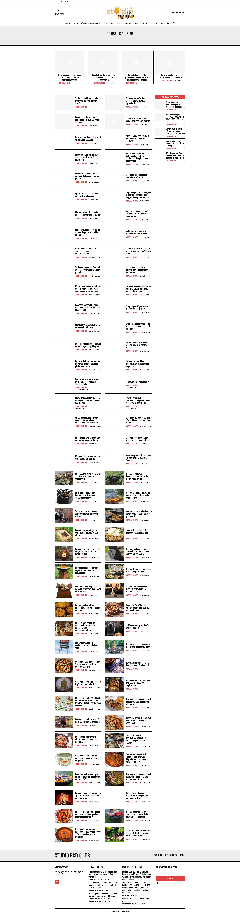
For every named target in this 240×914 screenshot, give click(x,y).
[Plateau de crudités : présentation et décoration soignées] (114, 365)
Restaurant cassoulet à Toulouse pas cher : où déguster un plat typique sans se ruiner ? (136, 758)
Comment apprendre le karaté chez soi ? (136, 899)
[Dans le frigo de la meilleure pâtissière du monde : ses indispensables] (103, 63)
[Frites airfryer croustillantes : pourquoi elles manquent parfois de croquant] (114, 290)
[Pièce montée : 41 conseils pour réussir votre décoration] (64, 215)
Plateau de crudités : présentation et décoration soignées (137, 364)
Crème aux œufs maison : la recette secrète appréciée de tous (138, 251)
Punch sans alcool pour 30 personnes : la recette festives (137, 138)
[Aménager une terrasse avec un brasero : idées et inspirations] (114, 684)
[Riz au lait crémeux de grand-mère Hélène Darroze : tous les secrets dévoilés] (137, 63)
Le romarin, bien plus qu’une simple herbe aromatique (87, 438)
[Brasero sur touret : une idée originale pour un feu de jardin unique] (64, 553)
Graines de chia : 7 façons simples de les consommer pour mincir (87, 176)
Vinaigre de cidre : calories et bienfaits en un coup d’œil (175, 143)
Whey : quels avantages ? (137, 381)
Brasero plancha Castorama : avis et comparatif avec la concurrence (138, 495)
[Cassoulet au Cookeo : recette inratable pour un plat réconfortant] (114, 797)
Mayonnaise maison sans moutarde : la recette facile (138, 438)
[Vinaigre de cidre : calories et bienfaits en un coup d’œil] (159, 144)
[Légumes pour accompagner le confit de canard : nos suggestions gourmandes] (114, 196)
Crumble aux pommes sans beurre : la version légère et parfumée (138, 326)
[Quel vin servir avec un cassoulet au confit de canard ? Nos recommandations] (64, 628)
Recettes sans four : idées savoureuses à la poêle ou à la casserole (87, 307)
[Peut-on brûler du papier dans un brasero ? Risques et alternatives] (64, 590)
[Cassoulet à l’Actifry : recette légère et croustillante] (64, 684)
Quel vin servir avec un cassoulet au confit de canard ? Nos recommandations (85, 627)
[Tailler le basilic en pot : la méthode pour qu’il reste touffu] (64, 102)
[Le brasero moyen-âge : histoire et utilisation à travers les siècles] (64, 496)
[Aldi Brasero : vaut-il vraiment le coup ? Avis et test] (64, 647)
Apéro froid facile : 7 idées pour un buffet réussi (86, 194)
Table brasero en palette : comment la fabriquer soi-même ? (87, 514)
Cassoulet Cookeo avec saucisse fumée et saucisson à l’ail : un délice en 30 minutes (88, 833)
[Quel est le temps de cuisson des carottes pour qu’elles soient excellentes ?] (64, 816)
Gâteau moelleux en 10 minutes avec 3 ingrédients (170, 76)
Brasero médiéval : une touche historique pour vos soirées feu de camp (137, 551)
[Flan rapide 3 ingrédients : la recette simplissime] (64, 327)
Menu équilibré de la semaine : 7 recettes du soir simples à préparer (139, 420)
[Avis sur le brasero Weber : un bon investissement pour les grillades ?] (114, 515)
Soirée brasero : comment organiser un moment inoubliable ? (86, 570)
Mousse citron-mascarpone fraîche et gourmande (87, 457)
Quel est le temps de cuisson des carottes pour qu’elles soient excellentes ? (87, 814)
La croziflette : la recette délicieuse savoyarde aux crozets (137, 533)
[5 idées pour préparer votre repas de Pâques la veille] (114, 233)
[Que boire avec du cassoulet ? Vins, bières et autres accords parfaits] (64, 665)
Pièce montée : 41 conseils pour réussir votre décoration (88, 213)
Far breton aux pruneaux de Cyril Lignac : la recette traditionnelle (87, 382)
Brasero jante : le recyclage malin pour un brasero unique (139, 645)
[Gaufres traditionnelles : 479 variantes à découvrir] (64, 140)
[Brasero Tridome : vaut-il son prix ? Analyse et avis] (114, 571)
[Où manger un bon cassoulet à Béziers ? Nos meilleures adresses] (114, 703)
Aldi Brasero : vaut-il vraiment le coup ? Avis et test (86, 645)
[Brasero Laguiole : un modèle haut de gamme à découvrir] (64, 722)
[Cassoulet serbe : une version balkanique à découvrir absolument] (114, 722)
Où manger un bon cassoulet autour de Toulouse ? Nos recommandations (138, 777)
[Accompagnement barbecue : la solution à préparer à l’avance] (114, 459)
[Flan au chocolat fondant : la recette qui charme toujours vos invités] (64, 402)
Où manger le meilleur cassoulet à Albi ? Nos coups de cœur (87, 608)
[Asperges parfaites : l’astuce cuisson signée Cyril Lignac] (64, 346)
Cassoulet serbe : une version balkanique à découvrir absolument (139, 720)
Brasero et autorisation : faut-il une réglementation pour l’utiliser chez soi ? (138, 814)
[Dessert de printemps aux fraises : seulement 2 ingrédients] (64, 158)
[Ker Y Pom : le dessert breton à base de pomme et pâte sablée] (64, 233)
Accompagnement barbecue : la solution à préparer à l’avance (138, 458)
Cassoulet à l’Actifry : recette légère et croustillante (88, 682)
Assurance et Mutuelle (130, 882)
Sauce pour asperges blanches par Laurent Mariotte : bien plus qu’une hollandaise (138, 157)
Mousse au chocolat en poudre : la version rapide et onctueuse (138, 270)
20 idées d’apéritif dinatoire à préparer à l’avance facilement (87, 476)
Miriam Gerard (76, 83)
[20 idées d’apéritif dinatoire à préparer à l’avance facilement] (64, 478)
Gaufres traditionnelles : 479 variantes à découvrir (88, 138)
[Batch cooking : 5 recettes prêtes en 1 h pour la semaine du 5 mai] (159, 117)
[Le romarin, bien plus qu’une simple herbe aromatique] (64, 440)
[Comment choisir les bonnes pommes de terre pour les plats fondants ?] (64, 365)
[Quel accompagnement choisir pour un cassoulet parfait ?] (64, 740)
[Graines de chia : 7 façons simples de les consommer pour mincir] (64, 177)
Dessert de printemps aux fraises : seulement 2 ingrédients (86, 157)
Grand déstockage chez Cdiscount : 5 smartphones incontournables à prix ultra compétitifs (102, 885)
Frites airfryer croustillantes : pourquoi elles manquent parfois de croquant (139, 288)
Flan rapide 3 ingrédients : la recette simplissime (87, 326)
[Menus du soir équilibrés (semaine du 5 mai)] (114, 177)
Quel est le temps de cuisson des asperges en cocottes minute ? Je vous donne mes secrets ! (88, 702)
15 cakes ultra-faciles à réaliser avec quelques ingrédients (136, 101)
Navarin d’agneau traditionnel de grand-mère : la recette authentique (138, 400)
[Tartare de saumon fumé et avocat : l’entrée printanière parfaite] (64, 271)
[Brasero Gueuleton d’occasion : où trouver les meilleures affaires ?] (114, 478)
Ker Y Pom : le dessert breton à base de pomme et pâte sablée (87, 232)
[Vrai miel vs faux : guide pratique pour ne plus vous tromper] (64, 121)
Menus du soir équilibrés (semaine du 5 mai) (136, 176)
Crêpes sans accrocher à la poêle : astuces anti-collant (138, 119)
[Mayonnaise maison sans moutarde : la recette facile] (114, 440)
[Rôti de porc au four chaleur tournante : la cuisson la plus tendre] (159, 156)
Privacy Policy (176, 883)
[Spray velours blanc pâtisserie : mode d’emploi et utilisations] (159, 132)
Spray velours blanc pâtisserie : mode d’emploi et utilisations (175, 131)
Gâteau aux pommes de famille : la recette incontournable (85, 251)
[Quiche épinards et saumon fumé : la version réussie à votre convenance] (69, 63)
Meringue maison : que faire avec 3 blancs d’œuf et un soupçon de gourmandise (87, 288)
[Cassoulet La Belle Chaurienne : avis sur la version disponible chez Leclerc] (114, 740)
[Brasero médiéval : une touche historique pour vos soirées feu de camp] (114, 553)
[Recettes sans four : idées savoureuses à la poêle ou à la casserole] (64, 309)
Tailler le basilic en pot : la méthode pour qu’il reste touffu (86, 101)
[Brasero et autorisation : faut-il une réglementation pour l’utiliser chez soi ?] (114, 816)
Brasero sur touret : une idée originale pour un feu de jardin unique (87, 551)
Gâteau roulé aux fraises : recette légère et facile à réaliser (137, 345)
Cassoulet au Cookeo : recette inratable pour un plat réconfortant (137, 795)
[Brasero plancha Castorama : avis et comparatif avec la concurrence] (114, 496)
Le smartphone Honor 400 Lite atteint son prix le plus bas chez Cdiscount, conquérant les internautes (102, 896)
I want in (169, 878)
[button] (173, 23)
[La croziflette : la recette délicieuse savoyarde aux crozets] (114, 534)
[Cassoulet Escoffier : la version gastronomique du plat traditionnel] (114, 609)
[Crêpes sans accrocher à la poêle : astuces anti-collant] (114, 121)
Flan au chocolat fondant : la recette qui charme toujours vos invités (87, 400)
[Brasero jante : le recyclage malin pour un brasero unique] (114, 647)
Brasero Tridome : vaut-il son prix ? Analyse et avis (138, 570)
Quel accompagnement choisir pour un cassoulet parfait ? (86, 739)
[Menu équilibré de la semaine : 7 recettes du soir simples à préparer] (114, 421)
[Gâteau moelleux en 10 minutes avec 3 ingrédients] (170, 63)
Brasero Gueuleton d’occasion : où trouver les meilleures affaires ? (137, 476)
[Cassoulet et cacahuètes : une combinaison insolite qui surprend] (64, 759)
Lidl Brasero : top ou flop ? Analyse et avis (137, 626)
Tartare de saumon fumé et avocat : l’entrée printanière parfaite (87, 270)
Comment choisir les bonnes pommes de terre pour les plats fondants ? (87, 364)
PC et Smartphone (94, 890)
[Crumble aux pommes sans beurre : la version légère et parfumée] (114, 327)
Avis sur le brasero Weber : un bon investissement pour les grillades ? (139, 514)
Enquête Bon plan (128, 895)
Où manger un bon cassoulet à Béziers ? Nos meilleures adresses (138, 702)
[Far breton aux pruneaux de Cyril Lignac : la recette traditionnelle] (64, 384)
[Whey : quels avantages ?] (114, 384)
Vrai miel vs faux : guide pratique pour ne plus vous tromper (87, 120)
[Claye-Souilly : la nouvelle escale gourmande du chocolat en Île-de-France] (64, 421)
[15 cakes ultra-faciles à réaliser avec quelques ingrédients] (114, 102)
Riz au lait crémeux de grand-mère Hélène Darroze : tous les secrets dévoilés (136, 77)
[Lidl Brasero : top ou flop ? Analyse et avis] (114, 628)
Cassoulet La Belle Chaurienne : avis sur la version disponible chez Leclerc (136, 739)
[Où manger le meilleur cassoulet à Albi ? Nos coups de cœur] (64, 609)
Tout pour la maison (95, 879)
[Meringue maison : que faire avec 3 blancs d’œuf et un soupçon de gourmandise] (64, 290)
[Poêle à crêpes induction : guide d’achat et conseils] (159, 105)
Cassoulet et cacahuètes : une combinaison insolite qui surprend (87, 758)
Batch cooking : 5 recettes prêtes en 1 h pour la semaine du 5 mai (175, 118)
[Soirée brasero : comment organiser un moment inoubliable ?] (64, 571)
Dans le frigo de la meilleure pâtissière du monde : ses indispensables (103, 77)
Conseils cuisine (65, 83)
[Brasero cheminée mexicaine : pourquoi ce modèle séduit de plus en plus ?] (64, 797)
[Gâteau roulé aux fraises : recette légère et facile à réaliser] (114, 346)
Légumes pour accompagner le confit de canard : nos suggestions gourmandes (138, 195)
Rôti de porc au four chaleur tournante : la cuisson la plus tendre (175, 155)
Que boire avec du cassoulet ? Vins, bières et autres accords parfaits (87, 664)
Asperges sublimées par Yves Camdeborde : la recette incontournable (139, 213)
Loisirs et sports (128, 904)
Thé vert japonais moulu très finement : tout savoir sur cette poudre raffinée (138, 833)
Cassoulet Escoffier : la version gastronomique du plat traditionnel (137, 608)
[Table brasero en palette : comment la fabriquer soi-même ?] (64, 515)
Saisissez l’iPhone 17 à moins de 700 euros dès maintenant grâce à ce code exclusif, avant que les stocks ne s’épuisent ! (136, 889)
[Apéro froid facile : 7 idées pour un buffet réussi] (64, 196)
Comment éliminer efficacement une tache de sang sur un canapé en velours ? (102, 874)
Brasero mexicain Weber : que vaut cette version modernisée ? (137, 589)
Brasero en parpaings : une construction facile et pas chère (87, 533)
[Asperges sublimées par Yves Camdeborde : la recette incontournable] (114, 215)
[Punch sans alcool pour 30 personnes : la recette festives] (114, 140)
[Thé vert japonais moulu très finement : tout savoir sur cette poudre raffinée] (114, 834)
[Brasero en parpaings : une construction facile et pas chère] (64, 534)
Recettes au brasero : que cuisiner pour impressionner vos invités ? (87, 777)
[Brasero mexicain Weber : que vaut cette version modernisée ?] (114, 590)
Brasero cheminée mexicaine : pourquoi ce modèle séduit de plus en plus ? (88, 795)
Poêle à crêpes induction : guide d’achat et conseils (174, 104)
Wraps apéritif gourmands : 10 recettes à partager (138, 307)
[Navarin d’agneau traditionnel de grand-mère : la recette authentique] (114, 402)
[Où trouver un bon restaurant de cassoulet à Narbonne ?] (114, 665)
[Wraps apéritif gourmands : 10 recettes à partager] (114, 309)
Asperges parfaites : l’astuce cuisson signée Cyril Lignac (88, 345)
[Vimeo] (57, 882)
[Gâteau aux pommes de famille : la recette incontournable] (64, 252)
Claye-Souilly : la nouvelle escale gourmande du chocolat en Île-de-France (86, 420)
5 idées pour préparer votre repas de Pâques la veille (138, 232)
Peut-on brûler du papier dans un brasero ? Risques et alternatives (88, 589)
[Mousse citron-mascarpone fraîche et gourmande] (64, 459)
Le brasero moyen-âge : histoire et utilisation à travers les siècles (85, 495)
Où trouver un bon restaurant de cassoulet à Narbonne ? (138, 664)
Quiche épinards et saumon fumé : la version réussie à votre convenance (69, 77)
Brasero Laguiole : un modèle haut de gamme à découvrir (88, 720)
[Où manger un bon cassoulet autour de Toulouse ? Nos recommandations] (114, 778)
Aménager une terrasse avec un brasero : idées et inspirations (138, 683)
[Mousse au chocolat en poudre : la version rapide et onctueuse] (114, 271)
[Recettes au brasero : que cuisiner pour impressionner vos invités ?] (64, 778)
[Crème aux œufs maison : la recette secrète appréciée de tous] (114, 252)
